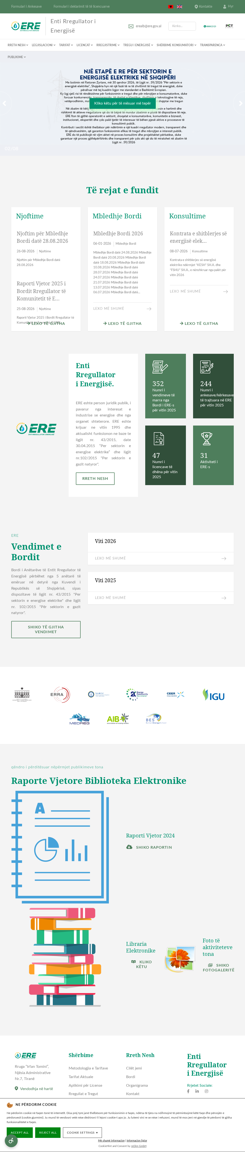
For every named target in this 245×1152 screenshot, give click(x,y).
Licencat (83, 45)
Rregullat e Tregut (83, 1094)
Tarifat (64, 45)
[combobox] (182, 26)
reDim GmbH (138, 1146)
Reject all (47, 1132)
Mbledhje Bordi (126, 243)
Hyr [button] (231, 6)
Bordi (130, 1077)
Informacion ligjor (137, 1140)
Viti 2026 (105, 541)
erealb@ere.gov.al (148, 26)
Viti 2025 (105, 580)
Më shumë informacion (111, 1140)
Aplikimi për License (85, 1085)
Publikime (15, 57)
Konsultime (200, 251)
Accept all (20, 1132)
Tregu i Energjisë (136, 45)
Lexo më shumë (108, 308)
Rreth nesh (16, 45)
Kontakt (132, 1094)
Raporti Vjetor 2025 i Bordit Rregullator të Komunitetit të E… (41, 291)
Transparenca (211, 45)
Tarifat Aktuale (81, 1077)
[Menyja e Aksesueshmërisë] (11, 1140)
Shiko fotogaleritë (218, 968)
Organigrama (137, 1085)
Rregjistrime (106, 45)
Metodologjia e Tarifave (88, 1068)
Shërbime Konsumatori (175, 45)
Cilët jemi (134, 1068)
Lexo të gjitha (47, 324)
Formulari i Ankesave (26, 6)
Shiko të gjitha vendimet (46, 629)
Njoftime (45, 251)
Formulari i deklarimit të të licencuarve (82, 6)
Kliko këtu (144, 964)
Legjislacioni (42, 45)
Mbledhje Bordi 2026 (118, 233)
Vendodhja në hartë (36, 1089)
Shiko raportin (153, 847)
